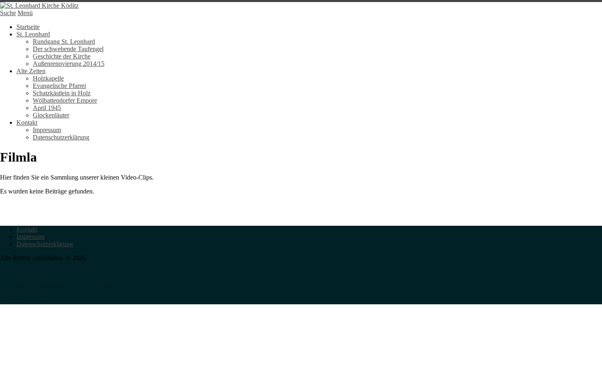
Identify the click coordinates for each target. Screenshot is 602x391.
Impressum (47, 129)
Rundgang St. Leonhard (64, 41)
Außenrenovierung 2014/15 (68, 63)
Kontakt (26, 122)
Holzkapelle (48, 78)
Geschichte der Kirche (62, 56)
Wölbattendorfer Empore (65, 100)
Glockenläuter (51, 115)
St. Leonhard (33, 34)
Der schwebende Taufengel (68, 48)
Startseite (28, 26)
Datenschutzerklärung (61, 137)
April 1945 (47, 107)
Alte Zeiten (30, 70)
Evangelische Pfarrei (59, 85)
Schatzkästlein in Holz (62, 93)
